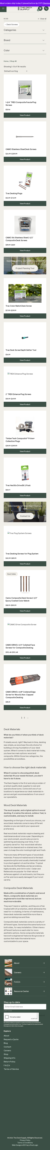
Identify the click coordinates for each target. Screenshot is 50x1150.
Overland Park (10, 1088)
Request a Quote (11, 1039)
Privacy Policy (25, 1140)
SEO (24, 1145)
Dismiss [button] (46, 3)
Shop (6, 1054)
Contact (7, 1047)
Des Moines (9, 1095)
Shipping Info (9, 1058)
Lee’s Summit (9, 1091)
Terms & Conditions (25, 1143)
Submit (42, 1015)
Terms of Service (11, 1069)
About (6, 1036)
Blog (6, 1043)
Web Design (16, 1145)
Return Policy (9, 1061)
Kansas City (9, 1084)
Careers (7, 1050)
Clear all (43, 19)
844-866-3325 (25, 1123)
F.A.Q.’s (7, 1065)
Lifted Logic (33, 1145)
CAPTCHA (8, 1011)
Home (6, 61)
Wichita (7, 1099)
